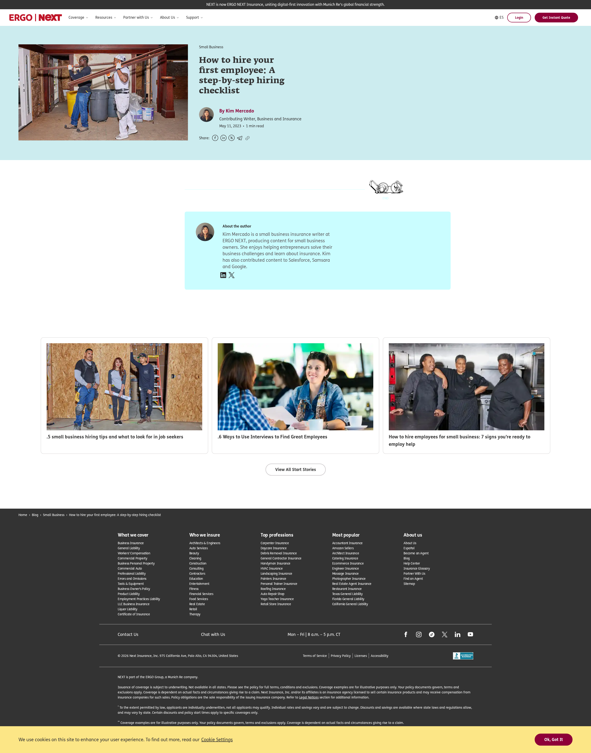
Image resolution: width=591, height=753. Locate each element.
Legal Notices (309, 697)
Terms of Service (315, 656)
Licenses (361, 656)
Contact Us (128, 634)
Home (22, 515)
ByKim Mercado (236, 111)
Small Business (53, 515)
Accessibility (379, 656)
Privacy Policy (341, 656)
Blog (35, 515)
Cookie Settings (217, 739)
